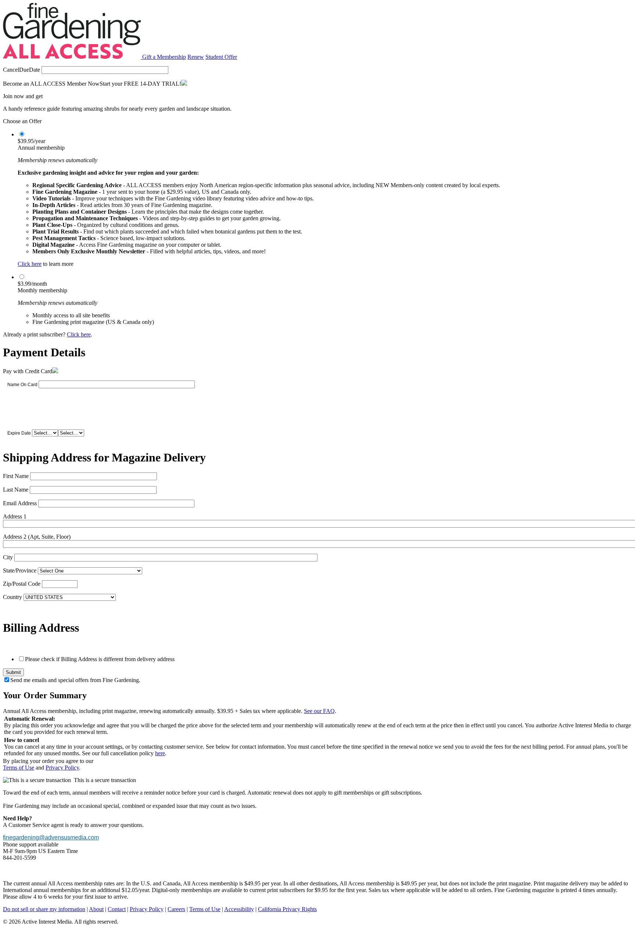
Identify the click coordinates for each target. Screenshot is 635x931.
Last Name (15, 489)
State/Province (19, 570)
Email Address (20, 503)
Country (12, 597)
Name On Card (22, 384)
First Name (16, 476)
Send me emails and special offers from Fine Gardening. (75, 680)
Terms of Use (18, 767)
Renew (195, 57)
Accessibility (239, 909)
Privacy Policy (62, 767)
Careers (176, 909)
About (96, 909)
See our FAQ (319, 711)
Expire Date (19, 433)
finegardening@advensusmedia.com (51, 837)
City (8, 557)
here (160, 753)
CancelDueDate (21, 70)
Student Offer (221, 57)
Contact (117, 909)
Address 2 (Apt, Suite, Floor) (37, 537)
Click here (30, 264)
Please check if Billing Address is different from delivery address (100, 659)
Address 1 (14, 516)
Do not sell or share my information (44, 909)
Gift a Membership (164, 57)
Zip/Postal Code (21, 584)
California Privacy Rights (287, 909)
